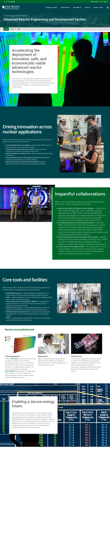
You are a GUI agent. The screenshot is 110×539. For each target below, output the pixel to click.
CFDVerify (14, 359)
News (101, 7)
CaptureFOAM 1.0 (10, 371)
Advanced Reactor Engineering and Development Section (44, 19)
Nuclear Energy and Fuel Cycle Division (15, 15)
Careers (96, 7)
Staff (19, 29)
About (6, 29)
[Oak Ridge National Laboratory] (10, 7)
